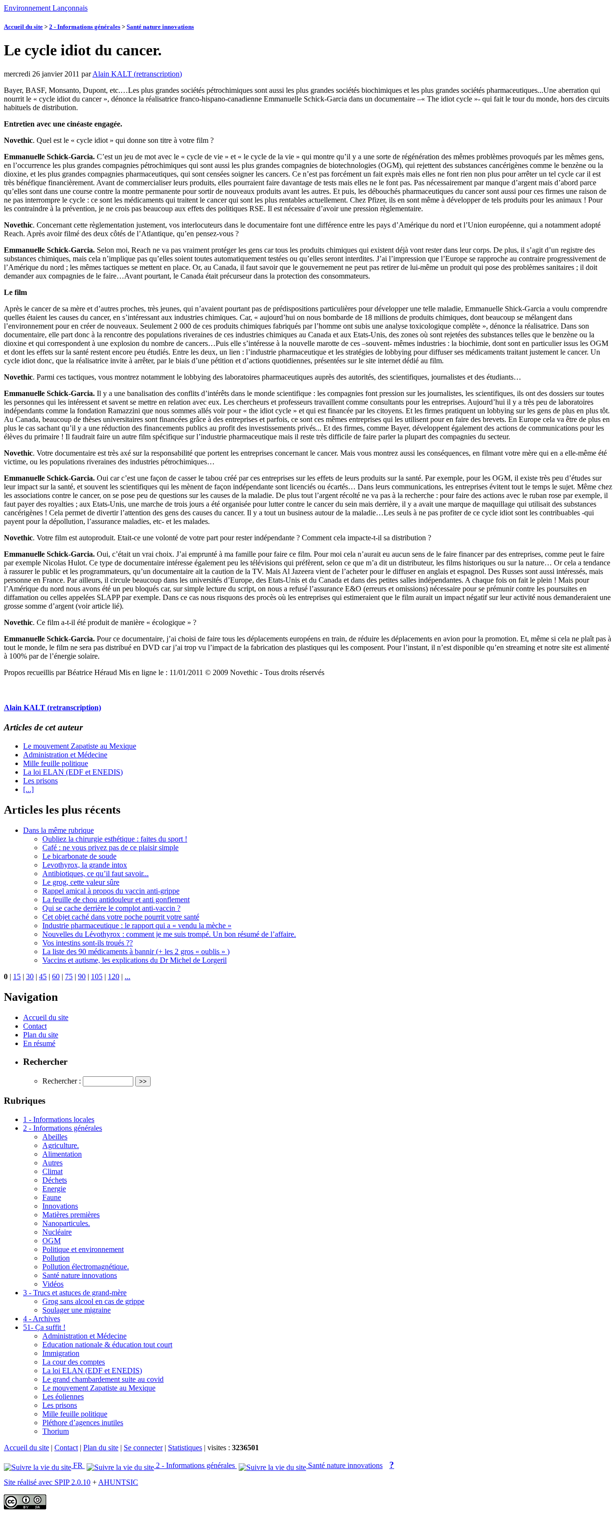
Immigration (60, 1353)
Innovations (60, 1206)
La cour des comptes (73, 1362)
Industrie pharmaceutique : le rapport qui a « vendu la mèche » (136, 925)
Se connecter (143, 1447)
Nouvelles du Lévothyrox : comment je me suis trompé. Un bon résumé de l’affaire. (169, 934)
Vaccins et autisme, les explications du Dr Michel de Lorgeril (134, 960)
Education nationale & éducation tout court (107, 1344)
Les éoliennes (63, 1396)
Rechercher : (61, 1081)
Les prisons (40, 781)
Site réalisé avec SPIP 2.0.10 (47, 1482)
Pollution (56, 1258)
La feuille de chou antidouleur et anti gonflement (116, 899)
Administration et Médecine (65, 755)
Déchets (54, 1180)
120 (113, 976)
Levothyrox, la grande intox (84, 865)
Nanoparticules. (66, 1223)
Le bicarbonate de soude (79, 856)
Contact (35, 1026)
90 (82, 976)
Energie (54, 1189)
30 (30, 976)
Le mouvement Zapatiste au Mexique (79, 746)
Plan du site (40, 1035)
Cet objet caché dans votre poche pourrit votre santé (120, 917)
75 (69, 976)
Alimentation (62, 1154)
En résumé (39, 1043)
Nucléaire (57, 1232)
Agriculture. (60, 1145)
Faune (51, 1197)
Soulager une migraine (76, 1310)
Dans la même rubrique (58, 830)
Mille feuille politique (55, 763)
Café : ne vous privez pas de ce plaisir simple (110, 847)
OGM (51, 1241)
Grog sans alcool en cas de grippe (93, 1301)
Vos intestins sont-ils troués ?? (87, 943)
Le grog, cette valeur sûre (80, 882)
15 (17, 976)
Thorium (55, 1431)
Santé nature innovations (160, 26)
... (127, 976)
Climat (52, 1171)
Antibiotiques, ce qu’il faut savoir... (95, 873)
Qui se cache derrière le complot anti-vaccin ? (111, 908)
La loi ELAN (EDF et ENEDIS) (73, 772)
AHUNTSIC (118, 1482)
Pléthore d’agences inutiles (82, 1422)
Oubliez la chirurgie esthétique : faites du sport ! (114, 839)
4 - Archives (41, 1319)
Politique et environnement (83, 1249)
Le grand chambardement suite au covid (103, 1379)
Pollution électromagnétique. (85, 1267)
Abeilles (54, 1137)
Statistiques (185, 1447)
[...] (28, 789)
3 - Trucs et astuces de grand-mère (75, 1293)
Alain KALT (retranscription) (137, 74)
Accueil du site (23, 26)
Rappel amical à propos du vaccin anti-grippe (111, 891)
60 (56, 976)
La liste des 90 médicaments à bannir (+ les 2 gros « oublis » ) (136, 951)
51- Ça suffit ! (44, 1327)
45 (43, 976)
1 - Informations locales (58, 1119)
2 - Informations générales (84, 26)
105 (97, 976)
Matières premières (71, 1215)
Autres (52, 1163)
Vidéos (53, 1284)
